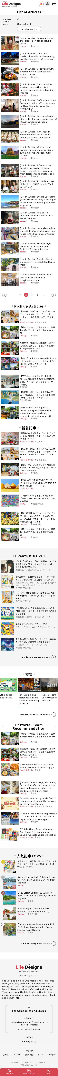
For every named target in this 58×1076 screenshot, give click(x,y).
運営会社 (29, 1037)
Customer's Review (30, 1029)
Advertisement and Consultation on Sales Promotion (29, 1023)
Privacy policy (30, 1041)
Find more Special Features (35, 714)
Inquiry (30, 1018)
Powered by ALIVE (28, 975)
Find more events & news (36, 657)
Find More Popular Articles (35, 943)
